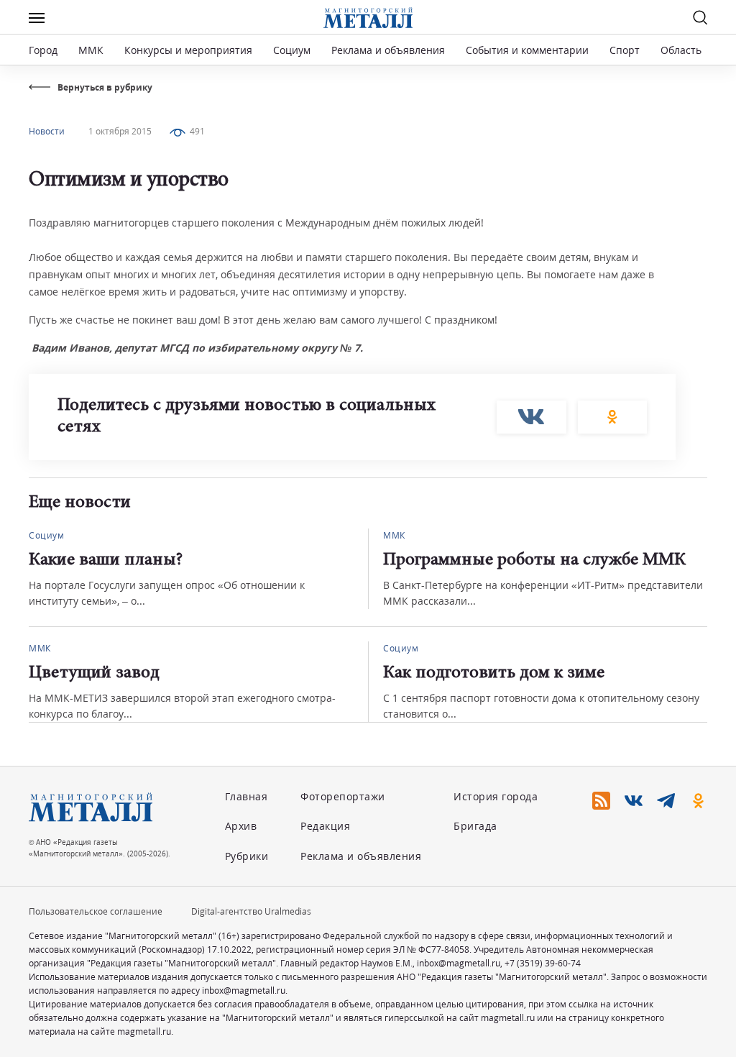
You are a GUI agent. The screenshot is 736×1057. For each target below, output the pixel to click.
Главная (246, 796)
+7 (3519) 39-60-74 (543, 963)
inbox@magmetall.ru (458, 963)
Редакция (325, 826)
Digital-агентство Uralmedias (251, 911)
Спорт (625, 50)
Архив (241, 826)
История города (496, 796)
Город (43, 50)
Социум (291, 50)
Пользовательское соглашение (95, 911)
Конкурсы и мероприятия (189, 50)
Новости (47, 131)
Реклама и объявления (388, 50)
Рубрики (247, 856)
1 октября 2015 (120, 131)
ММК (91, 50)
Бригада (475, 826)
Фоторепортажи (342, 796)
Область (681, 50)
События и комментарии (527, 50)
